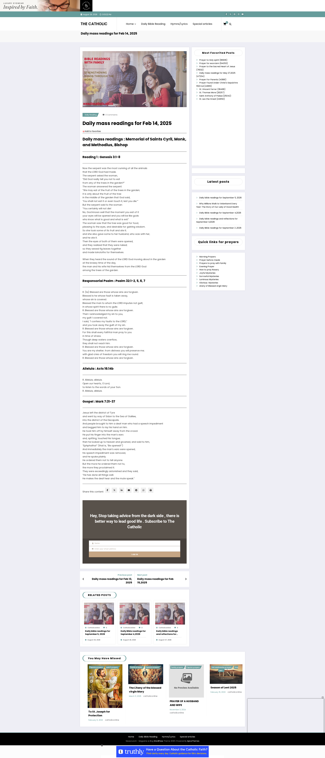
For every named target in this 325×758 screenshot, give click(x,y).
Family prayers (90, 667)
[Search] (230, 23)
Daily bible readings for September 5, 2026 (97, 633)
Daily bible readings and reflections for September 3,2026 (167, 633)
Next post (142, 575)
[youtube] (242, 14)
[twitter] (114, 490)
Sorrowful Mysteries (209, 276)
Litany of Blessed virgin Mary (213, 285)
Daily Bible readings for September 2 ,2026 (220, 227)
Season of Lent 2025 (136, 687)
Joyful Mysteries (207, 273)
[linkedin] (121, 490)
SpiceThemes (193, 734)
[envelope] (129, 490)
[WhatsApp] (143, 490)
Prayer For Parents (208, 79)
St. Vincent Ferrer (208, 89)
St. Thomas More (207, 92)
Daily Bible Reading (153, 24)
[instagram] (238, 14)
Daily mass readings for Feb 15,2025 (155, 580)
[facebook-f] (226, 14)
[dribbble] (234, 14)
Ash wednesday (174, 686)
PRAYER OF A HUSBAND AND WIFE (97, 703)
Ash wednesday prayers (134, 667)
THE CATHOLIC (94, 24)
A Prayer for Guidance (219, 691)
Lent (133, 670)
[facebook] (107, 490)
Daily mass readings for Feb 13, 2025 (112, 580)
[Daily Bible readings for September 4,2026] (135, 613)
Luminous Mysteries (209, 279)
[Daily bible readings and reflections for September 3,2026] (170, 613)
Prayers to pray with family (212, 263)
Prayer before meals (209, 260)
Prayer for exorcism (209, 63)
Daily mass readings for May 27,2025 (217, 72)
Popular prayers (106, 667)
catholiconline (94, 628)
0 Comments (111, 115)
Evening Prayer (206, 266)
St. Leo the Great (207, 99)
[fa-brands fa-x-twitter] (230, 14)
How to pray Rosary (209, 269)
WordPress (158, 734)
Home (130, 24)
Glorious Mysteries (208, 282)
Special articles (202, 24)
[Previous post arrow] (83, 579)
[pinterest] (136, 490)
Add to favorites (93, 131)
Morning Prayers (207, 256)
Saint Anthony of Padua (211, 95)
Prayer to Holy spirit (209, 60)
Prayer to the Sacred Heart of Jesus (217, 66)
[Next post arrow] (186, 579)
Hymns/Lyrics (179, 24)
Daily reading (91, 115)
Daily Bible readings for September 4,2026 (133, 633)
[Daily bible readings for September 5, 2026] (99, 613)
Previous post (125, 575)
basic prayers (211, 667)
